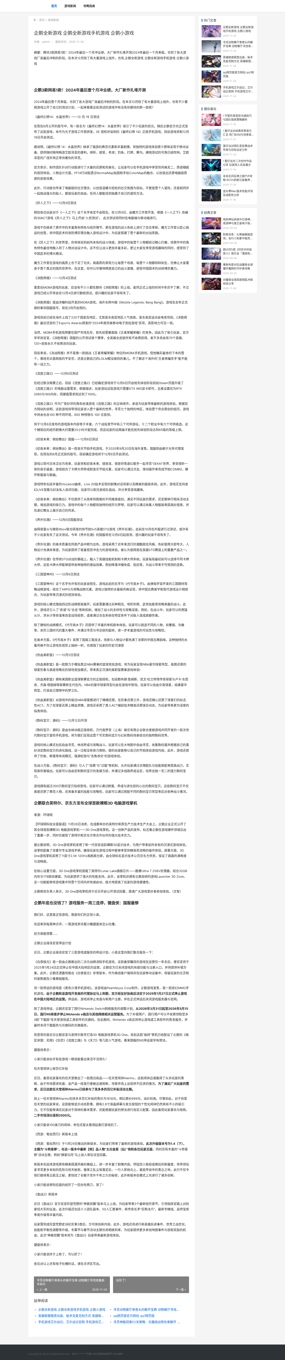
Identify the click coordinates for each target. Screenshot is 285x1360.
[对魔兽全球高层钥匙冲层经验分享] (211, 280)
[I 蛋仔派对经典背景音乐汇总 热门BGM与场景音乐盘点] (211, 131)
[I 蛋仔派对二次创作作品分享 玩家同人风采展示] (211, 161)
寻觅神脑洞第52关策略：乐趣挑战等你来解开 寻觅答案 (147, 1322)
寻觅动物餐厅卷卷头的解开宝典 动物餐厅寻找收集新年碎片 (147, 1309)
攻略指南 (89, 6)
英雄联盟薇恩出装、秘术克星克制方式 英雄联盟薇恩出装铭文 (72, 1316)
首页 (54, 6)
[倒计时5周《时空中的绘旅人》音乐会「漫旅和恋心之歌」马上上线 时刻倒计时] (211, 250)
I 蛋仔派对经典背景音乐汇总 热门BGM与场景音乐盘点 (237, 134)
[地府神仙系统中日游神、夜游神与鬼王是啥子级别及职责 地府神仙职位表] (211, 219)
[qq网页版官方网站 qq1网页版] (211, 72)
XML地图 (118, 1353)
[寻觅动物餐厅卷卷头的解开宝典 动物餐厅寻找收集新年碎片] (211, 42)
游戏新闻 (70, 6)
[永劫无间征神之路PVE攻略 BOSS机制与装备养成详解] (211, 176)
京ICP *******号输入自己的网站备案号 (92, 1353)
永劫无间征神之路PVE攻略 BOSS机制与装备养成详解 (238, 179)
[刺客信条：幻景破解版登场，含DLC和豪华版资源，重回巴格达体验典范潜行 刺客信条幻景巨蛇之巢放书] (211, 235)
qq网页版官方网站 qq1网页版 (134, 1316)
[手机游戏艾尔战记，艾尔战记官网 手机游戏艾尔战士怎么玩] (211, 88)
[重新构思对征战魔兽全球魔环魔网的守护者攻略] (211, 265)
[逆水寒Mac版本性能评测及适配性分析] (211, 191)
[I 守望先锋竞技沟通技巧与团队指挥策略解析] (211, 116)
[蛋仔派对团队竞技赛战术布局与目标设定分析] (211, 146)
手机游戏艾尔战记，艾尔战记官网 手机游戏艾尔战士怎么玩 (72, 1322)
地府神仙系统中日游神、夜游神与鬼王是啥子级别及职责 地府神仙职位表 (238, 223)
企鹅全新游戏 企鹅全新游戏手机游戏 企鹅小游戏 (71, 1309)
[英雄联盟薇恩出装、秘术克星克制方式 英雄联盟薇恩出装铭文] (211, 57)
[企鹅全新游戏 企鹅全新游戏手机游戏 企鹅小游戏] (211, 27)
